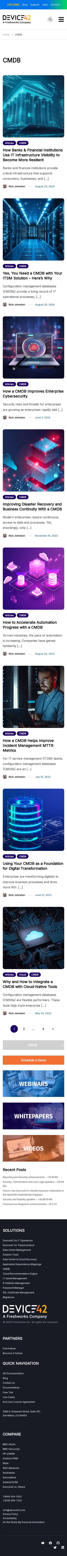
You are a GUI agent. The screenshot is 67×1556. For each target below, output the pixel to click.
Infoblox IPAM (10, 1458)
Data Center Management (17, 1249)
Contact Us (9, 1382)
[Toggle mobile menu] (61, 19)
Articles (9, 142)
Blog (25, 4)
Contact (55, 4)
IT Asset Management (15, 1278)
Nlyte (6, 1463)
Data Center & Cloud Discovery (20, 1259)
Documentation (11, 1387)
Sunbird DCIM (10, 1482)
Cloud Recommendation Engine (20, 1273)
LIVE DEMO (13, 4)
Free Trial (8, 1392)
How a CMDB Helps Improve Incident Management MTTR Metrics (28, 745)
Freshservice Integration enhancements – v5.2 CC (30, 1204)
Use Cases (9, 1397)
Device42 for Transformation (18, 1245)
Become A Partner (13, 1353)
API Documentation (13, 1373)
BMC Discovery (11, 1449)
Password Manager (13, 1287)
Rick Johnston (17, 186)
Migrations (8, 1297)
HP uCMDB (9, 1453)
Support (34, 4)
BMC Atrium (9, 1444)
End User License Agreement (19, 1401)
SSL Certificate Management (18, 1292)
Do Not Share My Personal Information (23, 1522)
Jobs (45, 4)
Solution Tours (11, 1254)
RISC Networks (11, 1468)
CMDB (22, 142)
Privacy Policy (10, 1514)
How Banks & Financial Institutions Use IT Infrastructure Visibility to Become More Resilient (33, 155)
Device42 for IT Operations (18, 1240)
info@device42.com (14, 1510)
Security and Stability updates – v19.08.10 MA (27, 1199)
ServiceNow (9, 1477)
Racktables (9, 1472)
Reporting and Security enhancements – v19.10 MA (30, 1177)
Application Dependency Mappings (22, 1264)
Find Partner (9, 1348)
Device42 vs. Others (14, 1486)
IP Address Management (16, 1283)
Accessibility (10, 1518)
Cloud (22, 974)
